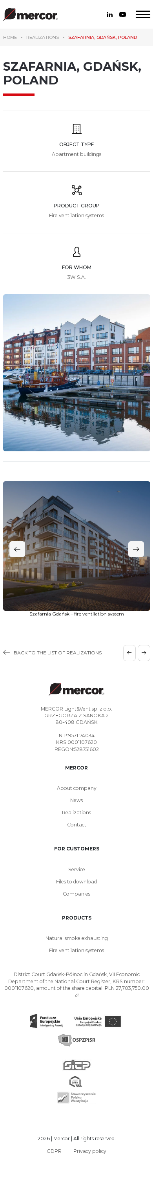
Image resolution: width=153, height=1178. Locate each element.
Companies (76, 894)
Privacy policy (89, 1151)
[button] (136, 549)
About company (77, 788)
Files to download (76, 882)
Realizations (76, 812)
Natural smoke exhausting (77, 938)
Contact (76, 825)
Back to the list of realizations (58, 653)
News (76, 800)
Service (76, 869)
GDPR (54, 1151)
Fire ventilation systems (76, 950)
